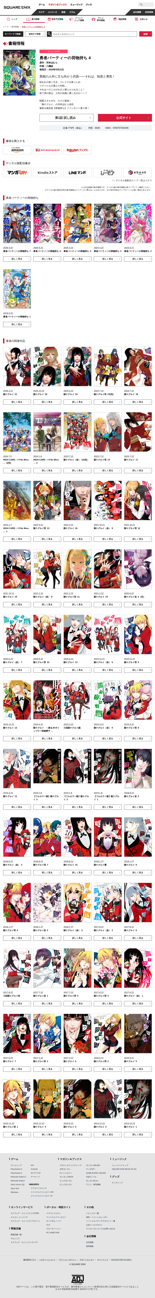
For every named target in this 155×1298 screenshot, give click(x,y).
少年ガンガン (65, 1169)
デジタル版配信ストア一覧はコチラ (134, 180)
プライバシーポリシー (67, 1260)
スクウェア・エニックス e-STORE (25, 1213)
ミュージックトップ (120, 1165)
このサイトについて (47, 1260)
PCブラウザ (36, 1173)
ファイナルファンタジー (56, 1217)
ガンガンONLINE (93, 1165)
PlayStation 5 (16, 1169)
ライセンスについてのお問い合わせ (100, 1229)
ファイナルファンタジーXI (41, 1196)
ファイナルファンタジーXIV (42, 1192)
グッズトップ (117, 1183)
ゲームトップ (16, 1165)
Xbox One (15, 1188)
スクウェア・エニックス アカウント (25, 1221)
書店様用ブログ (29, 1260)
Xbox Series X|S (18, 1184)
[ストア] (41, 12)
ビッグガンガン (66, 1184)
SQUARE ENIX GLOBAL (121, 1260)
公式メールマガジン (94, 1225)
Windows (14, 1192)
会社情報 (89, 1242)
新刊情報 (15, 27)
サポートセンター (87, 1260)
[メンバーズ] (52, 12)
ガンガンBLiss (92, 1181)
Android (34, 1169)
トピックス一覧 (92, 1213)
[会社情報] (137, 12)
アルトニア (15, 1238)
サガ (48, 1225)
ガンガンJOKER (66, 1177)
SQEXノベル (91, 1177)
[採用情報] (149, 12)
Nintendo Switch (18, 1181)
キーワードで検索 (13, 34)
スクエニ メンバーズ (19, 1217)
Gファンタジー (66, 1173)
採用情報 (89, 1246)
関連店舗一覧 (16, 1235)
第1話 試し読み (65, 117)
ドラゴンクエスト (53, 1213)
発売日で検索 (35, 34)
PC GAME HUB (52, 1233)
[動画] (63, 12)
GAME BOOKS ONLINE (96, 1173)
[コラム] (72, 12)
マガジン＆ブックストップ (70, 1165)
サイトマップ (102, 1260)
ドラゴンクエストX (38, 1188)
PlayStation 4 (16, 1173)
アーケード (35, 1177)
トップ (5, 27)
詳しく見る (17, 259)
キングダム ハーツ (53, 1221)
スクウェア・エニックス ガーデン (24, 1242)
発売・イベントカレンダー (97, 1217)
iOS (32, 1165)
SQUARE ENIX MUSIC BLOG (124, 1169)
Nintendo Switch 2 (18, 1177)
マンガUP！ (91, 1169)
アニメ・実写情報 (93, 1184)
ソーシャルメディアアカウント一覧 (100, 1221)
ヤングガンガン (66, 1181)
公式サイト (123, 117)
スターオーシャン (53, 1229)
